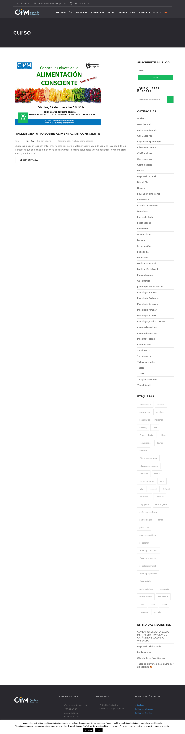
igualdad (141, 240)
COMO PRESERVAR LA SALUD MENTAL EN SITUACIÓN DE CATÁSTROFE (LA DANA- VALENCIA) (153, 636)
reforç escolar (145, 596)
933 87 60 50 (23, 3)
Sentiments (143, 350)
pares (160, 519)
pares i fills (144, 527)
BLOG (111, 12)
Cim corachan (144, 159)
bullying (143, 427)
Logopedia (143, 251)
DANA (140, 170)
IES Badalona (144, 234)
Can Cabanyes (144, 135)
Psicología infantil (146, 315)
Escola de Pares (146, 481)
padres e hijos (145, 519)
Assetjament (144, 124)
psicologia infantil (147, 566)
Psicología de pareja (147, 304)
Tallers (140, 367)
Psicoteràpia (145, 581)
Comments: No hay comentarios (75, 140)
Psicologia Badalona (148, 550)
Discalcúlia (142, 182)
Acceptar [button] (88, 730)
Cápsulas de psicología (149, 141)
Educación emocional (148, 193)
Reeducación (144, 344)
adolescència (145, 404)
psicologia (144, 543)
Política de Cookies (143, 713)
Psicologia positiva (148, 573)
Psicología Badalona (147, 298)
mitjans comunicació (148, 512)
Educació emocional (148, 458)
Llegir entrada (29, 160)
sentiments (163, 596)
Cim (17, 140)
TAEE (142, 604)
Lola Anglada (161, 504)
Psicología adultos (147, 292)
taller (153, 604)
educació (143, 450)
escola (157, 473)
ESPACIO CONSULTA (150, 12)
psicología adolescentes (150, 286)
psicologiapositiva (147, 327)
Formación (143, 228)
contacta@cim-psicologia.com (52, 3)
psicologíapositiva (147, 333)
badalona (160, 412)
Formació (153, 489)
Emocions (143, 473)
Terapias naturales (147, 379)
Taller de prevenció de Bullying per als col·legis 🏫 (155, 665)
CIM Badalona (144, 153)
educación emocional (148, 466)
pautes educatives (147, 535)
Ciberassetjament (146, 147)
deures (160, 443)
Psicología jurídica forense (151, 321)
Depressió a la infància (149, 646)
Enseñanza (143, 199)
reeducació (164, 589)
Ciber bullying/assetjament (151, 658)
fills (141, 489)
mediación (142, 257)
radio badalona (146, 589)
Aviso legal (139, 705)
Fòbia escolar (144, 222)
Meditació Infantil (146, 263)
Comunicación (144, 164)
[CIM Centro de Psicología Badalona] (31, 699)
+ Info (98, 730)
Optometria (143, 280)
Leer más (160, 496)
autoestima (144, 412)
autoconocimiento (147, 130)
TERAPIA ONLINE (126, 12)
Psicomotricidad (146, 338)
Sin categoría (44, 140)
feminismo (142, 211)
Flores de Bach (145, 217)
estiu (162, 481)
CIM (155, 427)
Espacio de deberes (147, 205)
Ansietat (142, 118)
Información (144, 246)
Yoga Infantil (144, 385)
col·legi (162, 435)
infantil (166, 489)
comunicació (145, 443)
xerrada (157, 612)
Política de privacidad (144, 709)
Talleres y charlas (146, 362)
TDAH (140, 373)
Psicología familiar (147, 309)
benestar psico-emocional (151, 420)
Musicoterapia (145, 275)
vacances (143, 612)
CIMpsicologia (146, 435)
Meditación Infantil (147, 269)
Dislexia (141, 188)
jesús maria (144, 496)
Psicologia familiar (147, 558)
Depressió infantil (146, 176)
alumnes (161, 404)
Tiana (164, 604)
